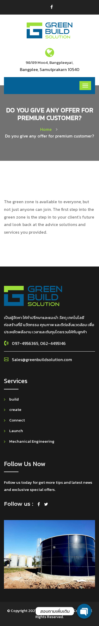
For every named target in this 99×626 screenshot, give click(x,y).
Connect (17, 420)
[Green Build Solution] (49, 30)
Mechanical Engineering (31, 441)
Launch (16, 431)
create (15, 409)
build (14, 399)
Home (47, 129)
